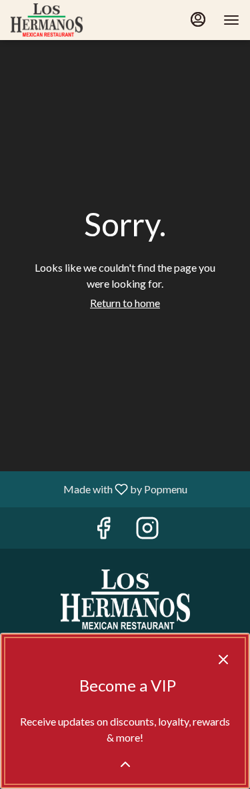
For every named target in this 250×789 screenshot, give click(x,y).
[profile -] (198, 19)
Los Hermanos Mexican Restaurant (125, 599)
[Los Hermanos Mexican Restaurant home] (71, 20)
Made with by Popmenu (98, 488)
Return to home (125, 302)
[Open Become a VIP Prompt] (125, 764)
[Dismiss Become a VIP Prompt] (223, 659)
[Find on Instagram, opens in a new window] (147, 531)
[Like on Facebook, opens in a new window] (103, 531)
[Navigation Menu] (231, 20)
